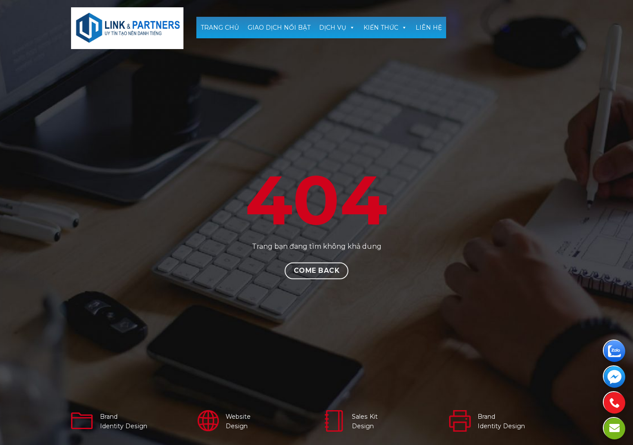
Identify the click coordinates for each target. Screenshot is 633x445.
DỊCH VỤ (332, 27)
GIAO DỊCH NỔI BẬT (279, 27)
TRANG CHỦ (220, 27)
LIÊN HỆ (429, 27)
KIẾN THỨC (380, 27)
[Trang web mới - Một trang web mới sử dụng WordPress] (127, 28)
